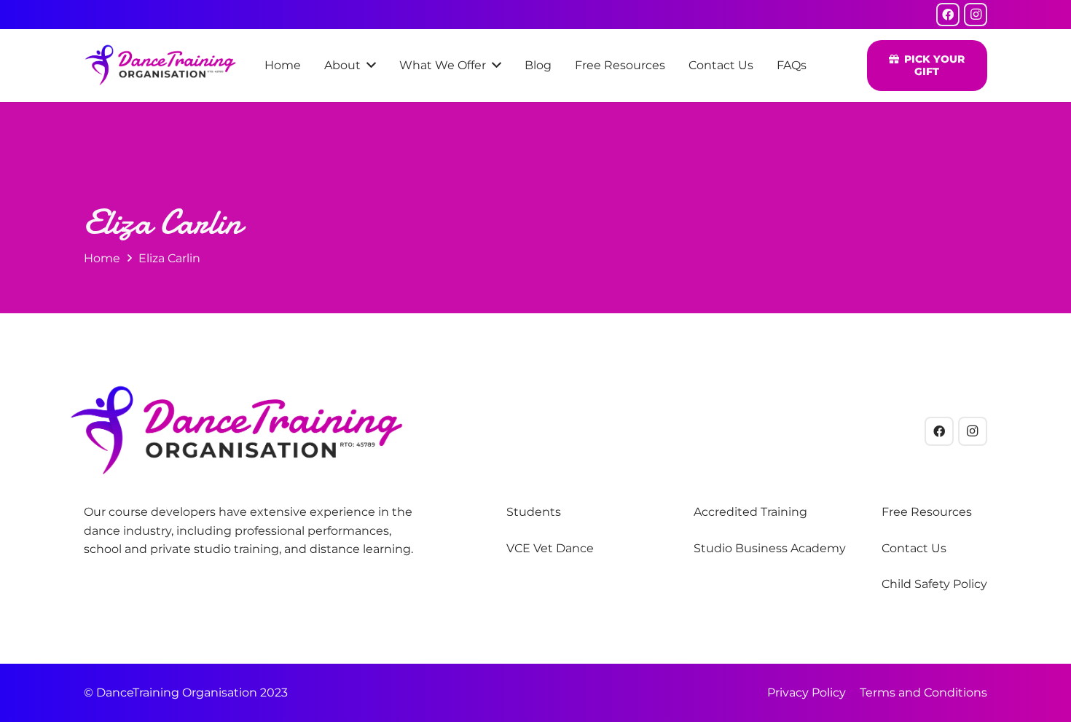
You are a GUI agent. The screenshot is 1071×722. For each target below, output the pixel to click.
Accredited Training (750, 512)
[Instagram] (975, 14)
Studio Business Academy (770, 548)
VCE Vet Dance (550, 548)
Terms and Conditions (923, 692)
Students (533, 512)
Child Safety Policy (934, 584)
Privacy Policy (806, 692)
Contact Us (914, 548)
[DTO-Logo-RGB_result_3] (160, 65)
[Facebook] (948, 14)
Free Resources (927, 512)
